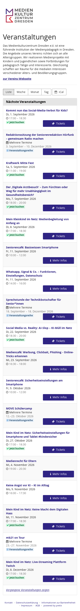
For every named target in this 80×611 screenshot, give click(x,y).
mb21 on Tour (15, 537)
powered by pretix (52, 605)
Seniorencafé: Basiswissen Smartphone (32, 247)
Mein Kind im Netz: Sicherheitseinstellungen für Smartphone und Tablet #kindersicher (38, 434)
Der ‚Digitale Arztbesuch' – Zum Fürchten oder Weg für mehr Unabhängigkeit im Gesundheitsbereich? (37, 191)
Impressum (26, 605)
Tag (46, 92)
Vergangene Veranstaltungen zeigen (27, 590)
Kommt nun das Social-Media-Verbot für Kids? (37, 110)
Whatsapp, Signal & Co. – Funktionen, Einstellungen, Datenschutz (31, 273)
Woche (21, 92)
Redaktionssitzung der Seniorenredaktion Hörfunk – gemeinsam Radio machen (40, 136)
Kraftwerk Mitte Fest (20, 163)
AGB (38, 605)
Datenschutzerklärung (27, 602)
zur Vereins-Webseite (17, 79)
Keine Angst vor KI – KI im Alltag (27, 485)
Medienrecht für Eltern (21, 461)
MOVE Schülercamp (19, 408)
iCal (61, 92)
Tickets (60, 123)
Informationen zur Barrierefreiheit (58, 602)
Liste (9, 92)
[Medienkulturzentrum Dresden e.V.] (19, 15)
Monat (35, 92)
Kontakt (9, 602)
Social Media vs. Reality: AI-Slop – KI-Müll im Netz (39, 328)
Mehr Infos (59, 260)
